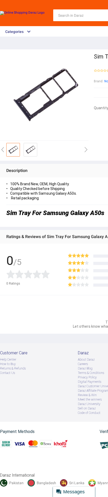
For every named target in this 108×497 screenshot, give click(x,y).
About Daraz (86, 359)
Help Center (8, 359)
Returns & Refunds (13, 368)
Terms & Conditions (91, 373)
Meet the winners (90, 399)
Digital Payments (89, 382)
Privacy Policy (87, 377)
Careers (83, 364)
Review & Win (87, 395)
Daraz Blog (85, 368)
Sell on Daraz (87, 408)
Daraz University (89, 404)
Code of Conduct (89, 413)
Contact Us (7, 373)
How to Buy (8, 364)
